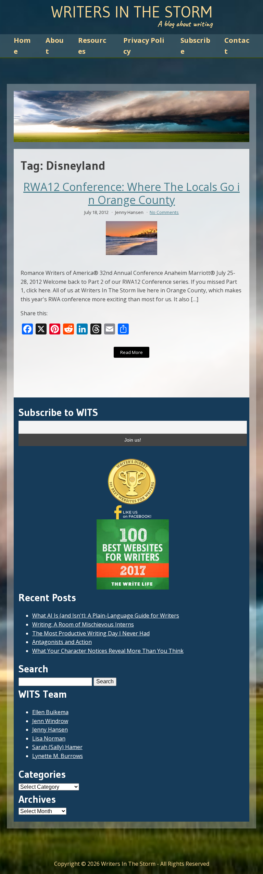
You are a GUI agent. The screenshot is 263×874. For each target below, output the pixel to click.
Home (22, 46)
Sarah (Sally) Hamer (57, 747)
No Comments (164, 212)
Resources (92, 46)
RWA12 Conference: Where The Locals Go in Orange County (131, 193)
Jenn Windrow (50, 721)
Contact (236, 46)
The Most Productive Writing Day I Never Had (91, 633)
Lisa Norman (48, 738)
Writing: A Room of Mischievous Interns (83, 624)
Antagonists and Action (62, 642)
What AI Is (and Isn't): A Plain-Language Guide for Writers (105, 615)
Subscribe (195, 46)
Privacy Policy (143, 46)
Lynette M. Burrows (57, 756)
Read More (131, 352)
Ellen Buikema (50, 712)
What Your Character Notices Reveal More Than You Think (108, 651)
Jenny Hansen (50, 729)
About (55, 46)
